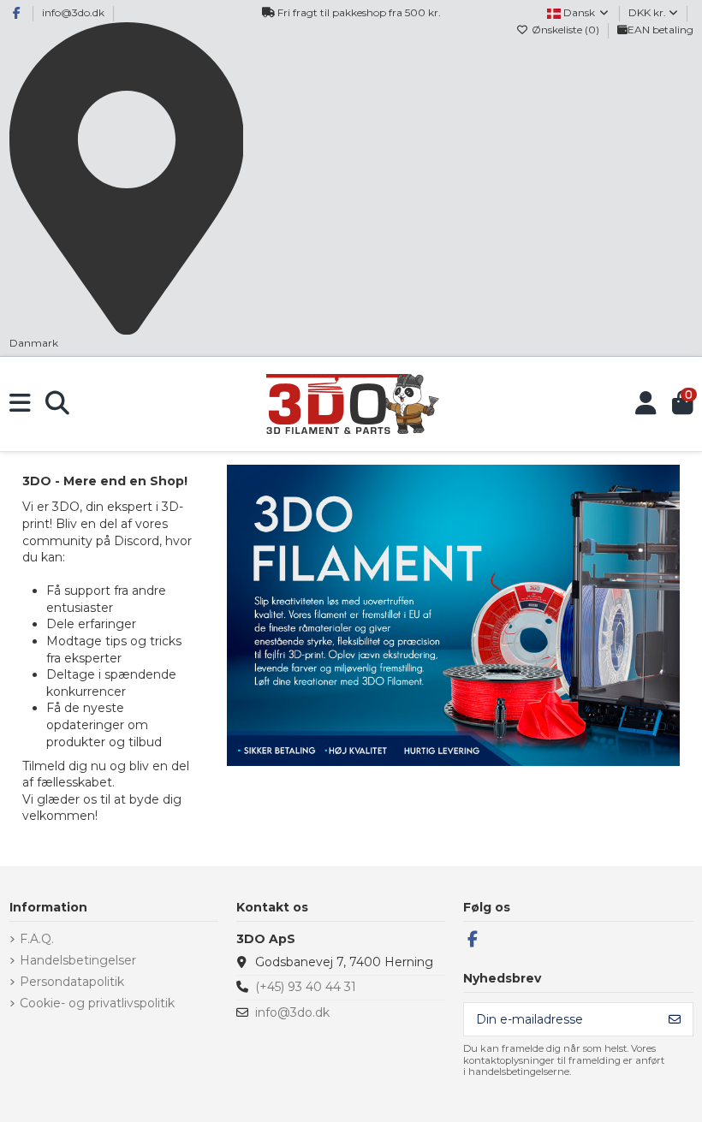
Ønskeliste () (565, 29)
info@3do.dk (73, 12)
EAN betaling (660, 29)
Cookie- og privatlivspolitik (97, 1003)
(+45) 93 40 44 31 (305, 986)
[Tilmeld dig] (675, 1019)
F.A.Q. (37, 939)
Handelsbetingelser (78, 960)
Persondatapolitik (72, 981)
